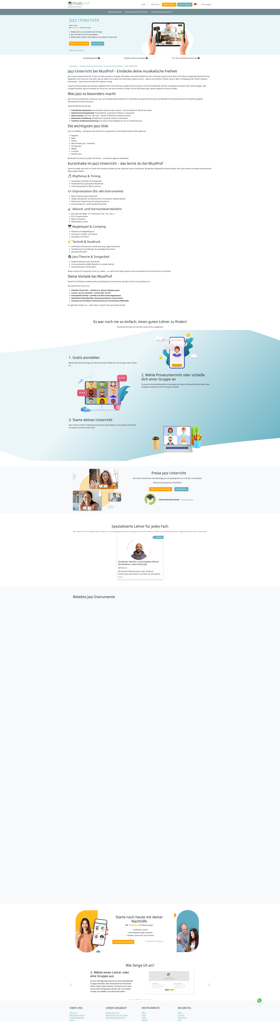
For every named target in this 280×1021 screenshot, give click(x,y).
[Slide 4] (142, 999)
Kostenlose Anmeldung (79, 43)
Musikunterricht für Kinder (117, 1015)
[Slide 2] (134, 999)
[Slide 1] (130, 999)
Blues (180, 1013)
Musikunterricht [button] (114, 12)
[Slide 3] (138, 999)
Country (181, 1015)
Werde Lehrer (98, 43)
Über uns (73, 1013)
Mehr (144, 4)
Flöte (144, 1018)
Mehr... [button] (121, 577)
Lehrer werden (185, 4)
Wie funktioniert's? (77, 50)
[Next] (209, 985)
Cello (144, 1015)
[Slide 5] (146, 999)
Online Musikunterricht (115, 1018)
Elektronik (182, 1018)
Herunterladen (187, 499)
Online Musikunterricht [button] (161, 12)
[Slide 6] (149, 999)
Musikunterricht (112, 1013)
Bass (144, 1013)
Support (156, 4)
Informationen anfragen (160, 489)
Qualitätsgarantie (77, 1018)
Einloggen (207, 4)
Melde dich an (169, 4)
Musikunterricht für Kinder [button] (136, 12)
